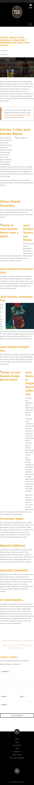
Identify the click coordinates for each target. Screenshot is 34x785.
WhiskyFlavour (20, 782)
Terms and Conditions (17, 758)
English (31, 1)
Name (4, 696)
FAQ (17, 748)
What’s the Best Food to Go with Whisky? (17, 641)
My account (17, 745)
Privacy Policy (17, 754)
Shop (17, 742)
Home (17, 739)
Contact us (17, 751)
